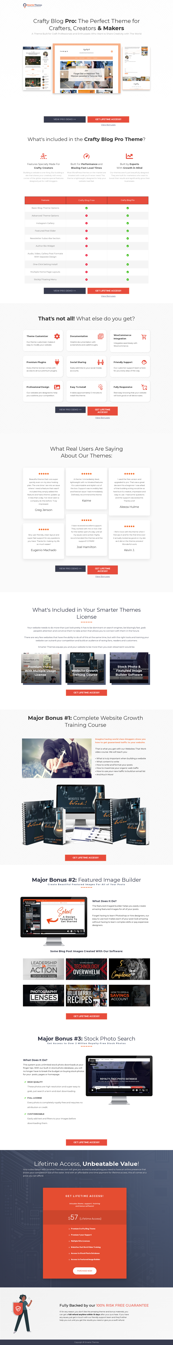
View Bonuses (108, 125)
